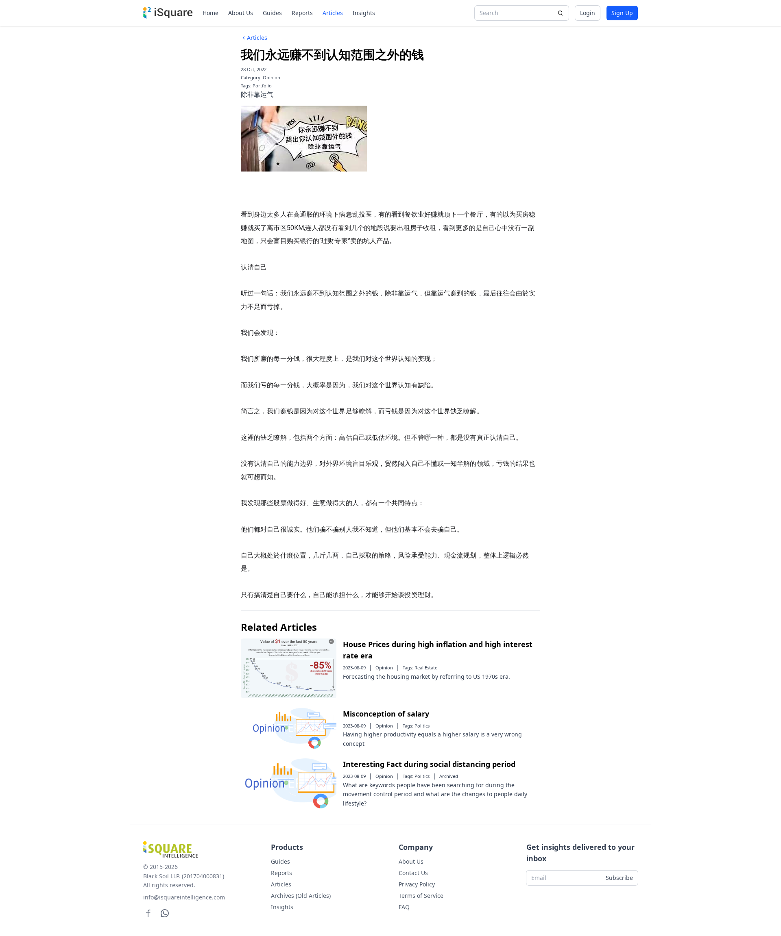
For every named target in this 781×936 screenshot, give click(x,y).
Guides (272, 13)
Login (587, 13)
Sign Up (622, 13)
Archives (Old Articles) (301, 895)
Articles (333, 13)
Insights (364, 13)
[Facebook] (148, 913)
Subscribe (619, 878)
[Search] (561, 13)
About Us (240, 13)
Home (210, 13)
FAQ (404, 907)
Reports (302, 13)
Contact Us (413, 873)
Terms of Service (421, 895)
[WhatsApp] (165, 913)
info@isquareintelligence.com (184, 897)
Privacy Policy (417, 884)
